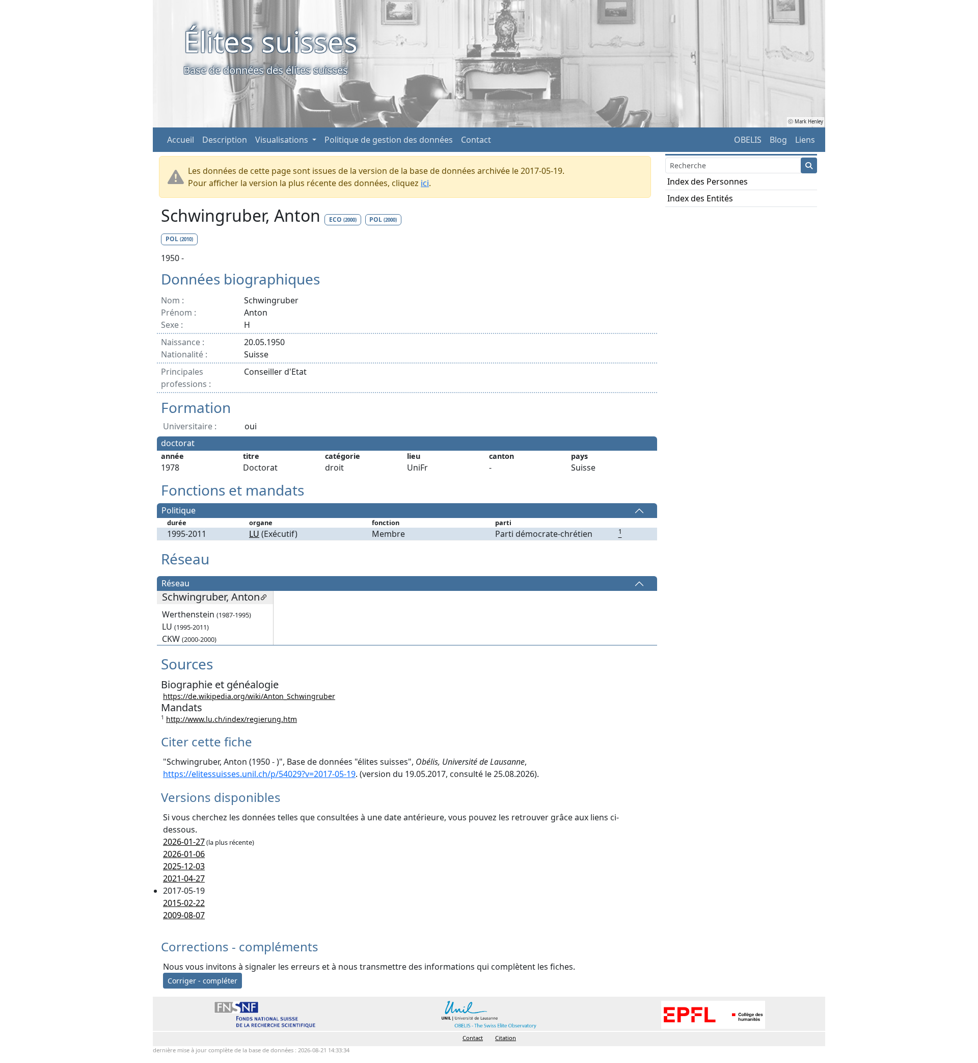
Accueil (180, 139)
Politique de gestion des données (388, 139)
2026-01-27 (184, 841)
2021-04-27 (184, 878)
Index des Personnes (707, 181)
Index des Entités (700, 198)
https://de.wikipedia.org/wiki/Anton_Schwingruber (249, 696)
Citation (505, 1038)
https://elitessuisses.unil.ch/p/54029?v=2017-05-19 (259, 774)
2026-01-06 (184, 854)
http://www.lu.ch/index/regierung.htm (231, 719)
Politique (178, 511)
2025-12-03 (184, 866)
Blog (778, 139)
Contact (476, 139)
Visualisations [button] (282, 139)
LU (254, 533)
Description (224, 139)
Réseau (175, 584)
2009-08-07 (184, 915)
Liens (805, 139)
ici (425, 183)
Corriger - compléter (202, 981)
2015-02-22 (184, 903)
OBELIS (748, 139)
